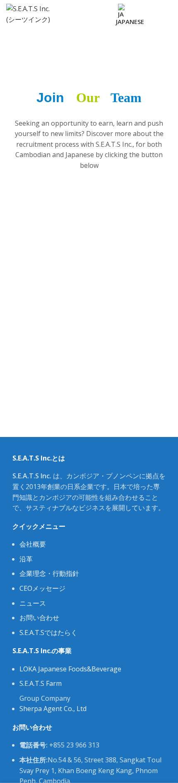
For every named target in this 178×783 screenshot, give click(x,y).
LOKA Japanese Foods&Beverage (70, 668)
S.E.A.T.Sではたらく (48, 632)
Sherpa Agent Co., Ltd (53, 708)
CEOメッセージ (42, 588)
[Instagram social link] (90, 9)
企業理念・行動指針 (49, 573)
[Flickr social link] (85, 19)
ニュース (32, 603)
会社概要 (32, 544)
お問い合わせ (39, 617)
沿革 (26, 558)
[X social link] (80, 9)
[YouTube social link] (99, 9)
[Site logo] (30, 13)
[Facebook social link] (71, 9)
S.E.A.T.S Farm (40, 683)
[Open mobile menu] (168, 14)
